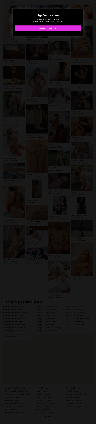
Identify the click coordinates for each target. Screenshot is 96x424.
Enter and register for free (48, 28)
